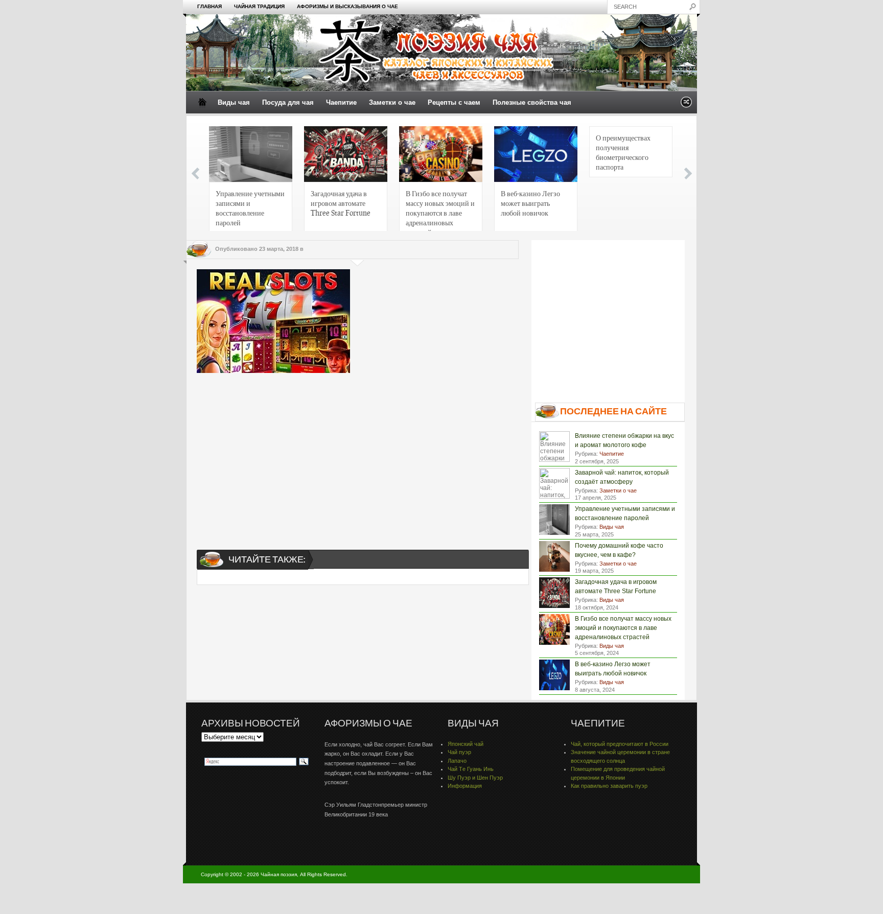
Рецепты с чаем (454, 102)
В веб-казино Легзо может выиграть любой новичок (530, 203)
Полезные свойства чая (532, 102)
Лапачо (457, 761)
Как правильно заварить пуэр (609, 786)
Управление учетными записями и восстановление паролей (250, 208)
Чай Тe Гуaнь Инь (471, 769)
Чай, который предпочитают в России (619, 744)
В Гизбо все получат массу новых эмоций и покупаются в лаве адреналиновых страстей (440, 211)
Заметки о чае (392, 102)
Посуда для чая (288, 102)
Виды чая (234, 102)
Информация (465, 786)
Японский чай (465, 744)
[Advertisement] (358, 452)
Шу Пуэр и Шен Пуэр (475, 778)
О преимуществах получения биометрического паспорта (623, 152)
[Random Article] (686, 105)
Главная (209, 6)
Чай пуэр (459, 752)
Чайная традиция (259, 6)
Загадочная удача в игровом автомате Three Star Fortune (340, 203)
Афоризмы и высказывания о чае (347, 6)
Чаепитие (341, 102)
